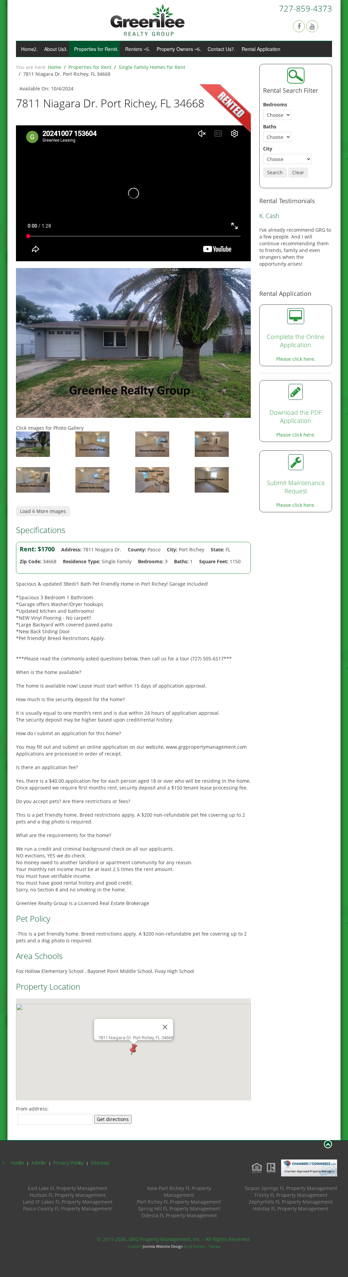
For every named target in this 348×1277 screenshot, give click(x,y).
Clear (298, 172)
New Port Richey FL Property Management (179, 1191)
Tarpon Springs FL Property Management (290, 1188)
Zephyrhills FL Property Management (291, 1202)
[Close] (165, 1027)
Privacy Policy (68, 1162)
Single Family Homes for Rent (152, 67)
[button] (133, 1049)
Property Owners (175, 49)
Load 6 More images (43, 511)
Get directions (113, 1119)
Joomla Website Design (163, 1246)
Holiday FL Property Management (290, 1208)
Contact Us (219, 49)
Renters (133, 49)
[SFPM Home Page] (147, 20)
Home (27, 49)
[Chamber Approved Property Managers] (307, 1167)
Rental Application (261, 49)
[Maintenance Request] (295, 442)
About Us (54, 49)
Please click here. (295, 338)
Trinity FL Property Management (290, 1195)
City (267, 148)
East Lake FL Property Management (67, 1188)
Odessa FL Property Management (179, 1215)
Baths (269, 126)
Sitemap (100, 1162)
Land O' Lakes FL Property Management (67, 1202)
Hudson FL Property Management (68, 1195)
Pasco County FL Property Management (67, 1208)
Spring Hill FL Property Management (179, 1208)
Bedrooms (275, 104)
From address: (32, 1108)
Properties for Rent (94, 49)
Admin (38, 1162)
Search (275, 172)
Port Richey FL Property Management (179, 1202)
